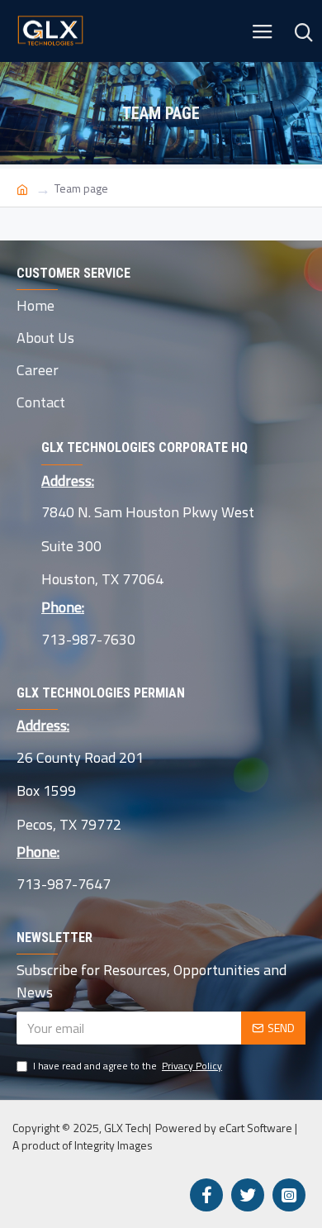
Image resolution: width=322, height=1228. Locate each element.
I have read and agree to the (127, 1066)
